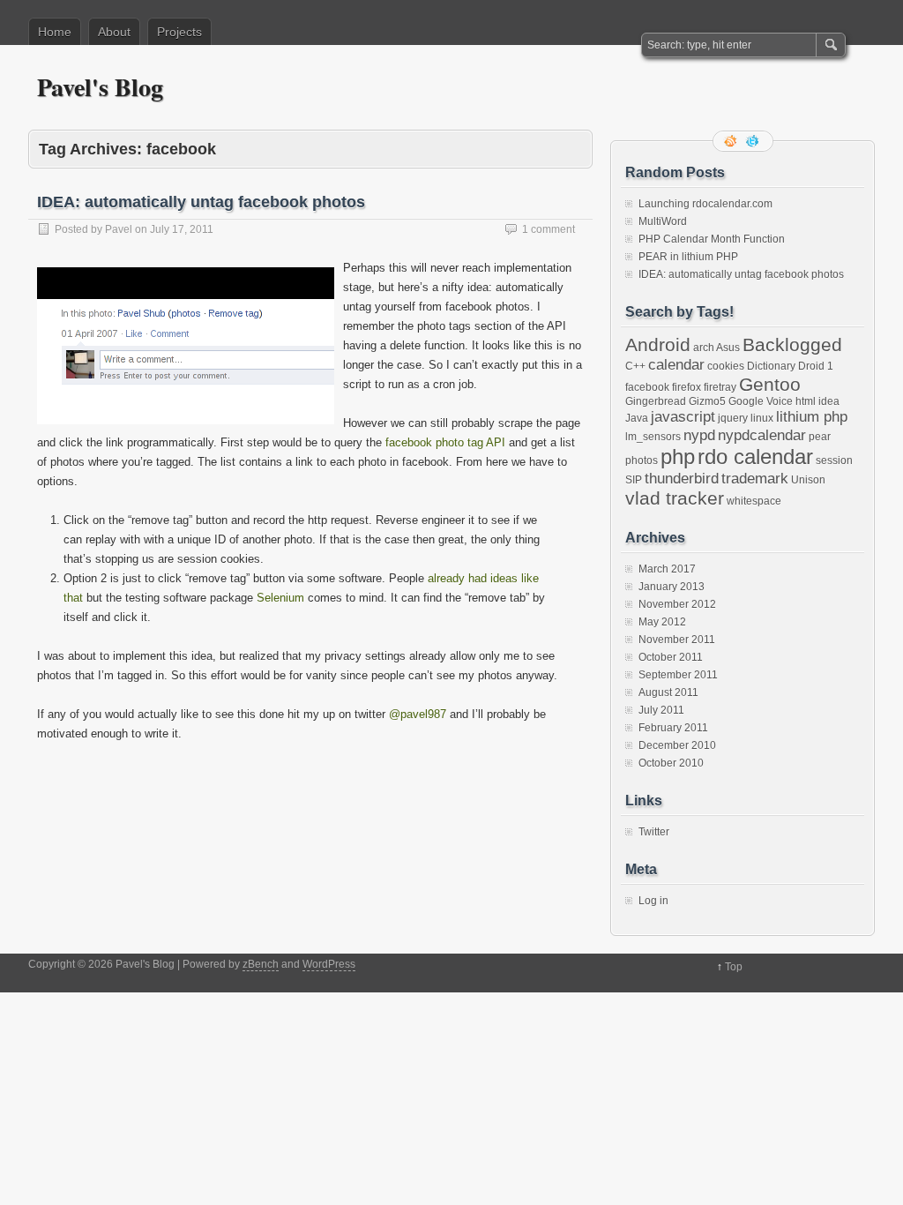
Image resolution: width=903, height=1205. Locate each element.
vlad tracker (674, 498)
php (677, 456)
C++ (635, 366)
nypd (699, 435)
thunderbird (682, 478)
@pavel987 (417, 714)
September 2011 (678, 675)
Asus (728, 347)
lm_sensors (653, 436)
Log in (653, 900)
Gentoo (770, 384)
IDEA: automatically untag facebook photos (201, 202)
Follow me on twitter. (754, 141)
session (834, 460)
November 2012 (677, 604)
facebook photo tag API (445, 442)
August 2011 (668, 692)
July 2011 (661, 710)
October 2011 (670, 657)
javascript (683, 416)
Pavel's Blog (100, 87)
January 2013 (671, 586)
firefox (686, 387)
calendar (676, 364)
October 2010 (671, 763)
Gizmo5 (707, 401)
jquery (733, 418)
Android (657, 344)
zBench (261, 964)
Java (636, 418)
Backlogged (792, 344)
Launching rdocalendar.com (705, 204)
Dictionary (771, 366)
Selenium (280, 597)
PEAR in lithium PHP (688, 257)
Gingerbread (655, 401)
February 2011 (673, 728)
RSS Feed (732, 141)
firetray (720, 387)
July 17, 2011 (181, 229)
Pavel (118, 229)
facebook (647, 387)
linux (761, 418)
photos (641, 460)
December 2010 (677, 745)
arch (703, 347)
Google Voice (760, 401)
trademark (754, 478)
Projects (179, 32)
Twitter (653, 832)
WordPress (328, 964)
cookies (725, 366)
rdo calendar (755, 456)
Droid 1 (815, 366)
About (114, 32)
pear (820, 436)
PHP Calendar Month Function (711, 239)
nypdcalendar (762, 435)
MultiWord (662, 221)
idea (829, 401)
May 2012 (662, 622)
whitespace (754, 501)
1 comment (548, 229)
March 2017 (667, 569)
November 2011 (676, 639)
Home (54, 32)
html (805, 401)
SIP (633, 480)
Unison (808, 480)
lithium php (811, 416)
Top (734, 967)
